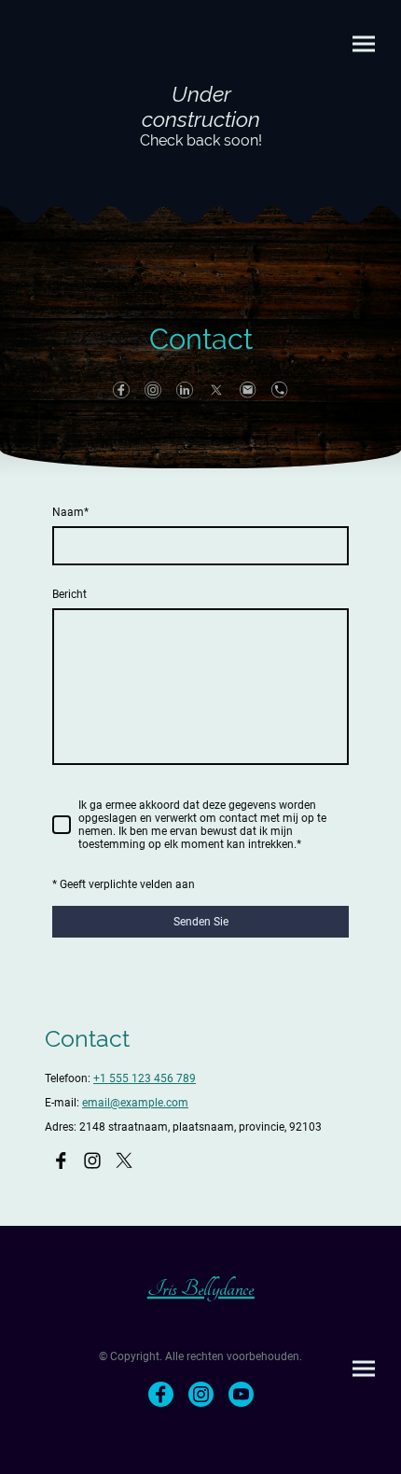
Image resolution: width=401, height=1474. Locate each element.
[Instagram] (153, 390)
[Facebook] (121, 390)
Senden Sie (200, 921)
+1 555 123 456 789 (144, 1078)
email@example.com (135, 1102)
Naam (70, 512)
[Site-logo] (201, 166)
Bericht (69, 594)
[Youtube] (241, 1394)
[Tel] (279, 390)
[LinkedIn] (184, 390)
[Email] (248, 390)
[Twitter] (216, 390)
